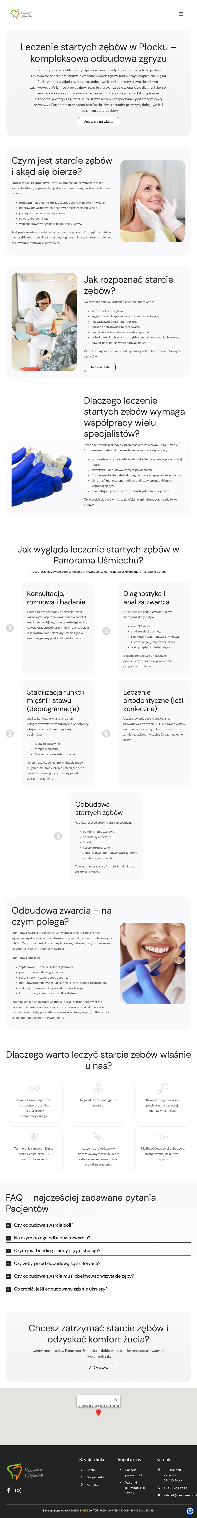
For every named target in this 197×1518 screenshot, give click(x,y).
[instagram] (18, 1490)
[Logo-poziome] (21, 5)
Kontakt (92, 1484)
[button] (98, 1225)
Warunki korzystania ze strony (135, 1488)
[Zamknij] (115, 1399)
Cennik (91, 1469)
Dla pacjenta (95, 1477)
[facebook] (9, 1490)
